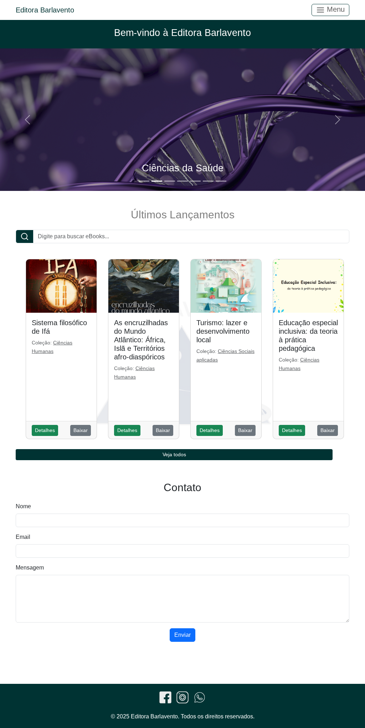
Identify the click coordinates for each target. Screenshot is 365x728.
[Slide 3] (169, 181)
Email (23, 537)
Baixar (80, 430)
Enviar (182, 635)
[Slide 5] (195, 181)
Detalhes (45, 430)
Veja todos (174, 454)
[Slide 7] (221, 181)
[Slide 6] (208, 181)
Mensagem (30, 568)
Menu (335, 9)
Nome (23, 506)
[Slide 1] (144, 181)
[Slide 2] (156, 181)
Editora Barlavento (45, 10)
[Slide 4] (182, 181)
